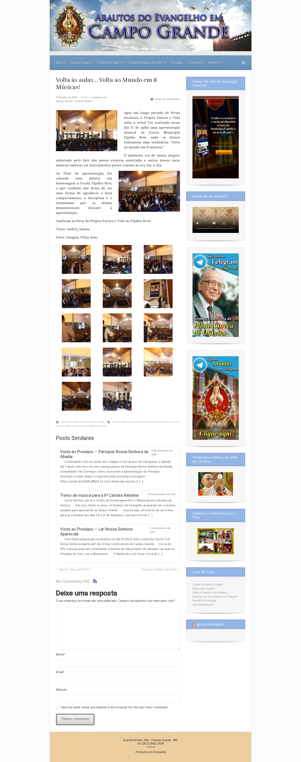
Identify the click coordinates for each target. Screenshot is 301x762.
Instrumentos (80, 426)
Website (61, 690)
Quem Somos (81, 63)
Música (93, 426)
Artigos (213, 63)
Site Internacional (202, 604)
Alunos (125, 422)
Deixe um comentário (167, 99)
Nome (60, 655)
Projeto (102, 426)
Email (60, 672)
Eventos (177, 63)
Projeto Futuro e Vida (91, 422)
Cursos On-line (108, 63)
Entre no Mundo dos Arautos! (210, 592)
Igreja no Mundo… (211, 624)
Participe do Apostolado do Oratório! (215, 596)
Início (60, 63)
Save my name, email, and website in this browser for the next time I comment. (114, 708)
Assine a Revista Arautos (207, 584)
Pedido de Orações (204, 600)
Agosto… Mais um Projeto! (75, 569)
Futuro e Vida (63, 426)
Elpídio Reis (164, 422)
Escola (175, 422)
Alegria (116, 422)
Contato (195, 63)
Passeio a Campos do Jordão (159, 569)
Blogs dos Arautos (203, 588)
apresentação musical (143, 422)
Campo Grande (69, 422)
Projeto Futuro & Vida (145, 63)
